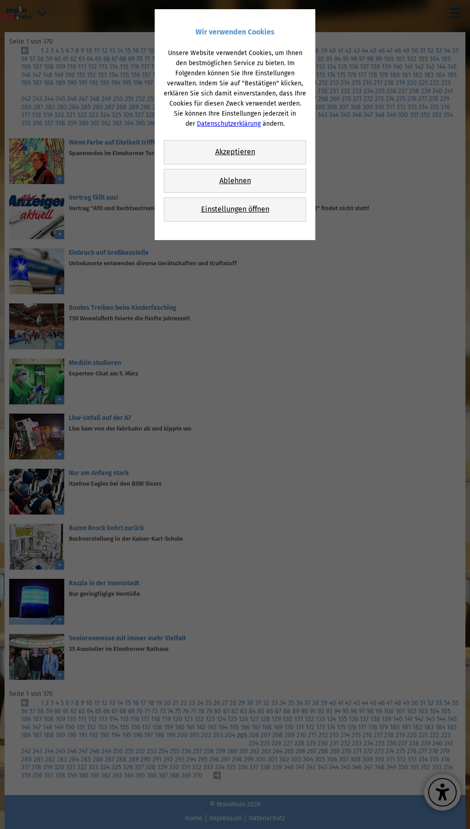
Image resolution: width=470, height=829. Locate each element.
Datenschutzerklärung (229, 124)
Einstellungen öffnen (235, 209)
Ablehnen (235, 180)
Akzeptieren (235, 151)
